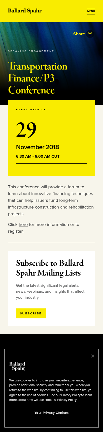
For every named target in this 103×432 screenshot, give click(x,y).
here (23, 224)
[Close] (92, 356)
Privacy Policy (66, 400)
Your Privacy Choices (51, 413)
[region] (51, 388)
